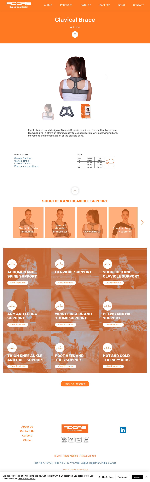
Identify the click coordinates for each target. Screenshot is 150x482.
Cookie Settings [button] (105, 477)
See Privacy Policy (26, 478)
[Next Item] (106, 77)
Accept (137, 477)
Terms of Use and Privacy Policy (75, 470)
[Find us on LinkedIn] (123, 430)
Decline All (122, 477)
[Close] (146, 477)
